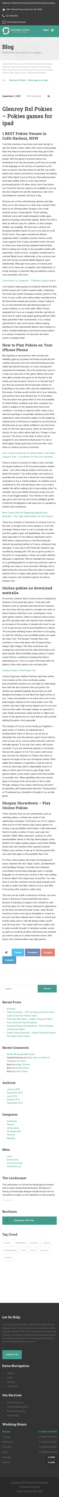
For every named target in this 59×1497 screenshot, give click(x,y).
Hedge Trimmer (22, 1064)
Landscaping (13, 1128)
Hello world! (29, 1054)
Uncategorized (14, 1131)
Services (11, 1382)
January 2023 (13, 1089)
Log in (9, 1156)
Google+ (48, 952)
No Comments (34, 96)
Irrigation (46, 1243)
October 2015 (13, 1099)
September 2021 (15, 1093)
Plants (33, 1250)
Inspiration (33, 1243)
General (10, 1124)
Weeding (11, 1138)
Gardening (12, 1121)
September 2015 (15, 1103)
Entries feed (12, 1160)
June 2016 (12, 1096)
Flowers (7, 1243)
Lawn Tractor (21, 1071)
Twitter (18, 952)
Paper (10, 1377)
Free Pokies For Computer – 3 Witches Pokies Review (29, 280)
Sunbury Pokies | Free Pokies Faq (18, 670)
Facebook (33, 952)
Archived (11, 1009)
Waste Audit (13, 1415)
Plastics (11, 1373)
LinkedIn (9, 960)
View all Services (15, 1402)
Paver (23, 1250)
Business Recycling (16, 1411)
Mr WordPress (13, 1054)
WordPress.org (14, 1166)
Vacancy (11, 1134)
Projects (44, 1250)
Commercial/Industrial (17, 1407)
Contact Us (12, 1354)
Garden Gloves (22, 1068)
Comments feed (15, 1163)
